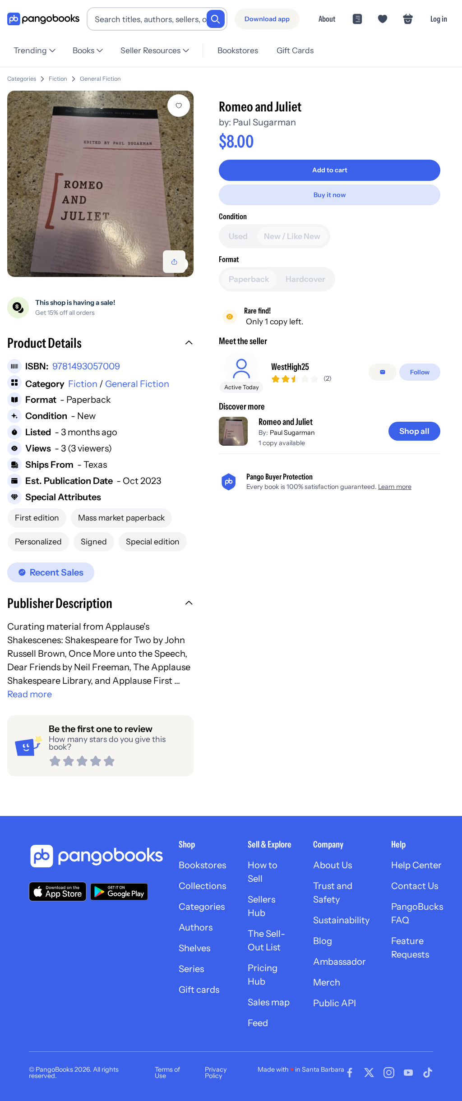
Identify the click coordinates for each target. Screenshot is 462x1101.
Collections (202, 885)
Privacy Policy (216, 1072)
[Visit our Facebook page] (349, 1072)
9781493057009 (86, 366)
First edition (37, 517)
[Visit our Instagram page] (388, 1072)
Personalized (38, 541)
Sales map (269, 1002)
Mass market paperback (121, 517)
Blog (322, 940)
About (327, 18)
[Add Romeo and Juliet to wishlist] (178, 105)
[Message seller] (383, 372)
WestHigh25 (290, 366)
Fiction (58, 78)
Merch (326, 982)
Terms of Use (167, 1072)
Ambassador (339, 961)
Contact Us (414, 885)
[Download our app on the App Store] (58, 891)
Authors (196, 927)
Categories (21, 78)
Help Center (416, 865)
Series (191, 968)
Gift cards (199, 989)
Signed (94, 541)
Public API (334, 1003)
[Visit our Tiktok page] (427, 1072)
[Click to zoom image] (100, 184)
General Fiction (100, 78)
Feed (258, 1023)
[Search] (216, 19)
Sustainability (341, 920)
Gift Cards (295, 50)
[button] (100, 344)
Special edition (153, 541)
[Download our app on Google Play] (119, 891)
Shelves (194, 948)
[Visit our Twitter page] (369, 1072)
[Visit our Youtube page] (408, 1072)
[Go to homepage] (43, 19)
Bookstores (237, 50)
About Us (332, 865)
